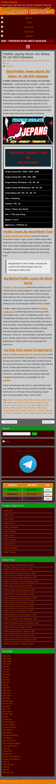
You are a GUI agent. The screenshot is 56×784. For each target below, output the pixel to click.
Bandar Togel (8, 714)
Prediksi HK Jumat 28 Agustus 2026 (17, 586)
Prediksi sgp (7, 701)
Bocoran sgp (8, 703)
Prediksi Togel (41, 408)
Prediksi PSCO (9, 544)
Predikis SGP (8, 515)
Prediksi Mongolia (10, 548)
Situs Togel (7, 711)
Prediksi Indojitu (9, 2)
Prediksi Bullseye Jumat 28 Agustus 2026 (19, 615)
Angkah (6, 717)
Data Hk (6, 770)
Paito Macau (8, 730)
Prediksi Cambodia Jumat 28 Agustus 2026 (20, 619)
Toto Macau (7, 738)
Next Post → (48, 422)
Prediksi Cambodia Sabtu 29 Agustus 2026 (20, 577)
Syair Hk (6, 767)
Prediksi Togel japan (14, 413)
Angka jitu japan (41, 402)
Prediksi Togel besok (29, 410)
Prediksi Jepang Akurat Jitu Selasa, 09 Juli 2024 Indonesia (26, 55)
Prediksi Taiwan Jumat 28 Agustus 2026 (19, 590)
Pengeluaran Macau (10, 735)
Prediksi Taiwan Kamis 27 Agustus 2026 (19, 631)
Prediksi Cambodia (10, 527)
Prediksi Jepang (11, 61)
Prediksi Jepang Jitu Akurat (16, 236)
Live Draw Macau (9, 727)
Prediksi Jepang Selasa (28, 61)
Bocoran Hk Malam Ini (11, 759)
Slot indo (6, 669)
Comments (9, 66)
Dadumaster (7, 719)
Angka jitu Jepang (10, 405)
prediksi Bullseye (10, 531)
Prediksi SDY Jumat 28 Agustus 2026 (18, 611)
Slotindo (6, 666)
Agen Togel (7, 659)
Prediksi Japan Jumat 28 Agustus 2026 (18, 602)
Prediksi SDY (8, 519)
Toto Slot (6, 698)
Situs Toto (7, 709)
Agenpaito (6, 688)
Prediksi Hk (7, 751)
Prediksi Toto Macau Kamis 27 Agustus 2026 (21, 623)
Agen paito (7, 690)
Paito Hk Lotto (8, 764)
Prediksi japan (15, 408)
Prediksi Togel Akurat (11, 410)
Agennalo (6, 656)
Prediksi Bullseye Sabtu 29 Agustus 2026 (19, 573)
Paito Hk (6, 762)
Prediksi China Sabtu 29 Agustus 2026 (18, 565)
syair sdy (6, 749)
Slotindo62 (7, 664)
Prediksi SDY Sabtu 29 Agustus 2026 (18, 569)
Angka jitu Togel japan (26, 405)
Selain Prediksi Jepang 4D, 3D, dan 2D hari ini (25, 354)
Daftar (48, 490)
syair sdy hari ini (9, 741)
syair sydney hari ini (10, 746)
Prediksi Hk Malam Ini (11, 756)
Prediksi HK (8, 511)
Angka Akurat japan (15, 400)
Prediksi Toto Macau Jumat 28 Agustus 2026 (20, 582)
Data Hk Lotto (8, 772)
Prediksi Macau (9, 523)
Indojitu (6, 380)
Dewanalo (6, 706)
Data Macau (7, 733)
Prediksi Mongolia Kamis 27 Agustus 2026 (19, 640)
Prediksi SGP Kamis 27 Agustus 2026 (18, 644)
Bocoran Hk (7, 754)
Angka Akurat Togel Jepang (23, 402)
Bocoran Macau (9, 725)
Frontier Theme (49, 781)
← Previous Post (9, 422)
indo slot (6, 672)
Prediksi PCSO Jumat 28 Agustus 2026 (18, 594)
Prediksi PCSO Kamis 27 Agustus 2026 (18, 635)
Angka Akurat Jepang (32, 400)
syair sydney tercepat (11, 743)
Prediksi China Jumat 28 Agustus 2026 (18, 606)
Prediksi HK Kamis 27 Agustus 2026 (17, 627)
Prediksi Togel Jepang (14, 287)
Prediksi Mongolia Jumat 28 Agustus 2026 (19, 598)
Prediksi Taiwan (9, 552)
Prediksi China (9, 536)
